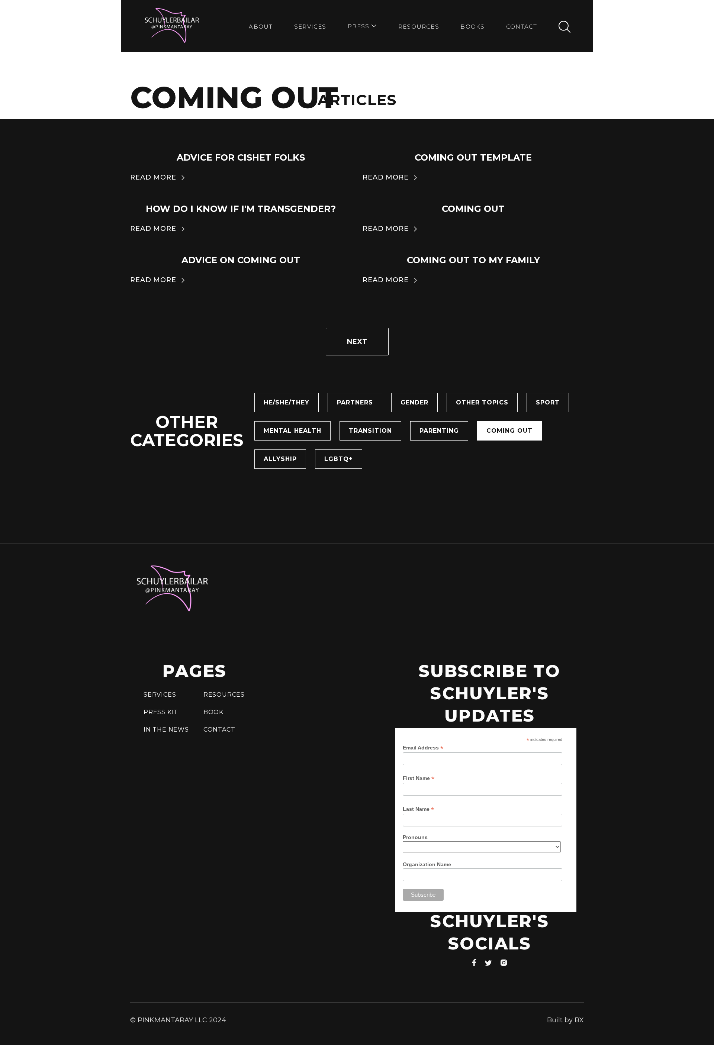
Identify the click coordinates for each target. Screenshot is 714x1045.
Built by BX (565, 1020)
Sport (548, 402)
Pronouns (415, 837)
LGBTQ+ (338, 458)
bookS (472, 26)
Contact (521, 26)
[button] (362, 26)
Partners (355, 402)
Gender (414, 402)
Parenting (439, 430)
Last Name (418, 809)
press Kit (161, 712)
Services (310, 26)
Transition (370, 430)
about (261, 26)
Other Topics (482, 402)
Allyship (280, 458)
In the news (166, 729)
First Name (418, 778)
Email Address (423, 747)
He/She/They (286, 402)
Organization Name (427, 864)
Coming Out (509, 430)
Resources (418, 26)
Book (213, 712)
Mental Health (292, 430)
